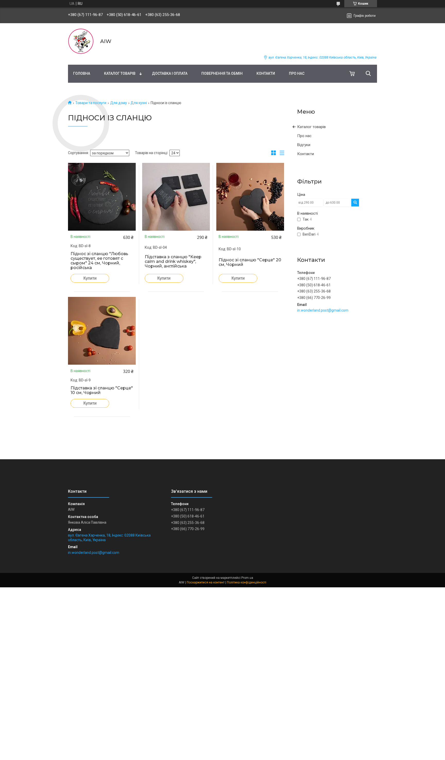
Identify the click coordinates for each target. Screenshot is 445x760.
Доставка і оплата (169, 73)
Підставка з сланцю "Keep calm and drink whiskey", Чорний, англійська (173, 262)
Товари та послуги (90, 103)
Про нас (296, 73)
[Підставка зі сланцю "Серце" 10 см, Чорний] (102, 331)
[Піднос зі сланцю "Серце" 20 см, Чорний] (250, 197)
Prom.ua (247, 578)
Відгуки (303, 145)
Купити (90, 278)
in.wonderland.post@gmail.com (322, 310)
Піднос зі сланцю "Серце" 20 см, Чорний (250, 262)
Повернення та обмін (222, 73)
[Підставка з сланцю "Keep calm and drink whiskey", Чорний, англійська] (176, 197)
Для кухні (139, 103)
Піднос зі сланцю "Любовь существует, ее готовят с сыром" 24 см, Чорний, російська (99, 261)
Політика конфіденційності (246, 582)
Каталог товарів (119, 73)
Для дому (118, 103)
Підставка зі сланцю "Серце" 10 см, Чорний (102, 390)
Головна (81, 73)
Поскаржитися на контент (206, 582)
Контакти (265, 73)
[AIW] (81, 41)
